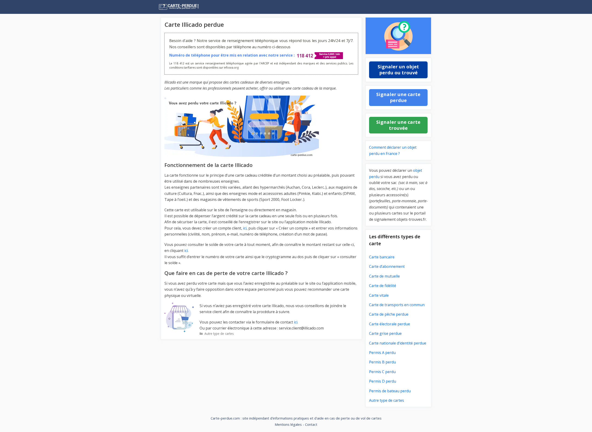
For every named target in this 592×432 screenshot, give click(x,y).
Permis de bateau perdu (390, 390)
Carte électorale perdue (389, 323)
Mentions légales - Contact (296, 424)
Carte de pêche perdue (388, 314)
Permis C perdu (382, 371)
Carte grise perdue (385, 333)
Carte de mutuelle (384, 276)
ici (245, 228)
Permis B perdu (382, 362)
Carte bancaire (382, 257)
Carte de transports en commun (397, 304)
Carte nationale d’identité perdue (397, 343)
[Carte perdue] (188, 7)
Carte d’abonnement (387, 266)
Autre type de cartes (219, 333)
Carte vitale (379, 295)
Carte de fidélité (382, 285)
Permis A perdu (382, 352)
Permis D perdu (382, 381)
